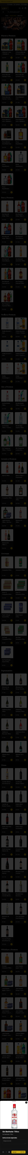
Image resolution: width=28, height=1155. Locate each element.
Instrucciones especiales (9, 1138)
